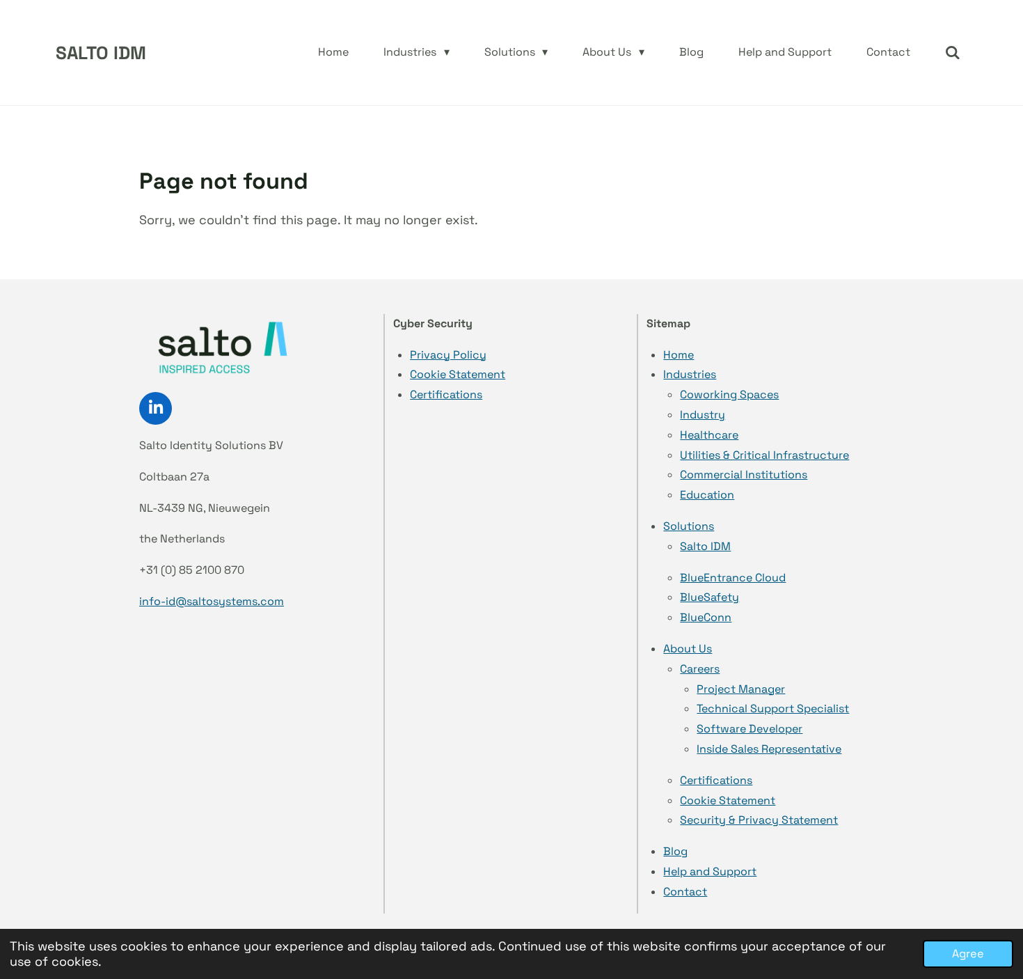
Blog (675, 851)
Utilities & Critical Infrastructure (764, 455)
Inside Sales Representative (769, 749)
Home (678, 354)
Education (707, 494)
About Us (687, 648)
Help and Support (709, 871)
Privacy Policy (448, 354)
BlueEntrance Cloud (733, 577)
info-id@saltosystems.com (211, 601)
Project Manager (741, 689)
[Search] (952, 52)
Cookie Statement (457, 374)
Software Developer (749, 728)
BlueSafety (709, 597)
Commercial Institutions (743, 474)
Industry (702, 414)
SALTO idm (101, 53)
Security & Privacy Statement (759, 820)
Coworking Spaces (729, 394)
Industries (689, 374)
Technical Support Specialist (773, 708)
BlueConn (705, 617)
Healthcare (709, 435)
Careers (700, 668)
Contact (685, 891)
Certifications (446, 394)
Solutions (688, 526)
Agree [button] (968, 953)
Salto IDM (705, 546)
